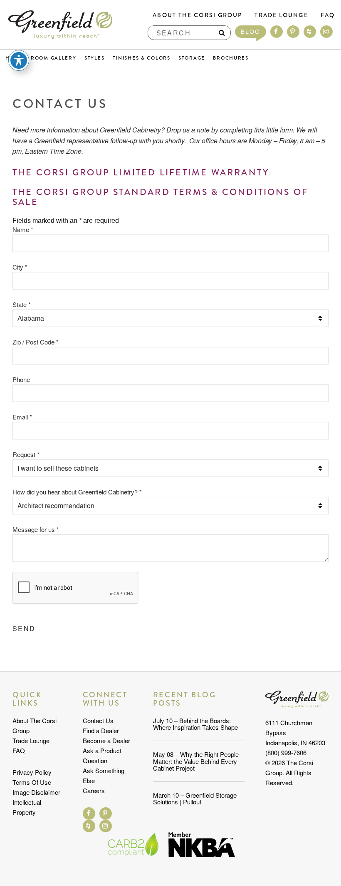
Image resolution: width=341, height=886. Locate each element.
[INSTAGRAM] (326, 31)
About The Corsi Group (197, 15)
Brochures (231, 58)
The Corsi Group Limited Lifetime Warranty (140, 172)
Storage (191, 58)
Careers (94, 790)
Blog (250, 31)
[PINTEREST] (293, 31)
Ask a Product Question (102, 755)
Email (22, 416)
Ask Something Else (103, 775)
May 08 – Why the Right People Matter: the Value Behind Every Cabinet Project (196, 761)
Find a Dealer (101, 730)
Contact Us (98, 720)
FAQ (328, 15)
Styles (94, 58)
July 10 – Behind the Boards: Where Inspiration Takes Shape (195, 724)
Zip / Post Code (35, 341)
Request (26, 454)
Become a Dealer (106, 740)
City (19, 266)
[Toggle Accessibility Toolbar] (19, 60)
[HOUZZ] (310, 31)
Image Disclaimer (36, 792)
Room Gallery (54, 58)
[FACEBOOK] (276, 31)
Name (22, 229)
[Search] (221, 33)
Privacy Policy (32, 772)
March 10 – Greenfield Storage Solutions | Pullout (195, 798)
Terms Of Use (31, 782)
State (21, 304)
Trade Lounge (281, 15)
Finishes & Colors (141, 58)
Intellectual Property (26, 807)
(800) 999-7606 (285, 752)
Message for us (35, 529)
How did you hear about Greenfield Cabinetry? (77, 491)
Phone (21, 379)
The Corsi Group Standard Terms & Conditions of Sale (160, 196)
